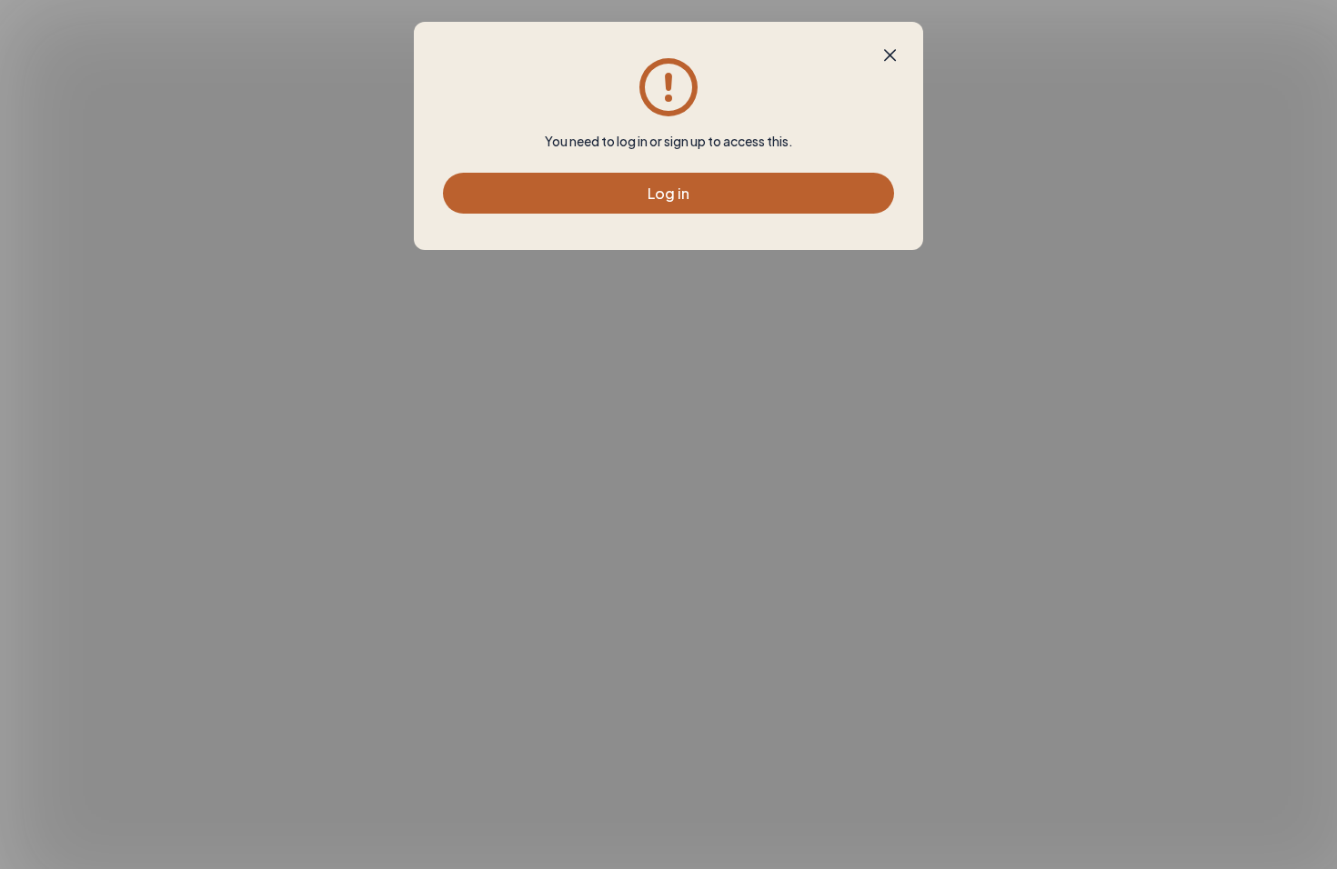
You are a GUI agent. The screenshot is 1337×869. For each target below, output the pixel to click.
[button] (890, 55)
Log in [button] (668, 193)
